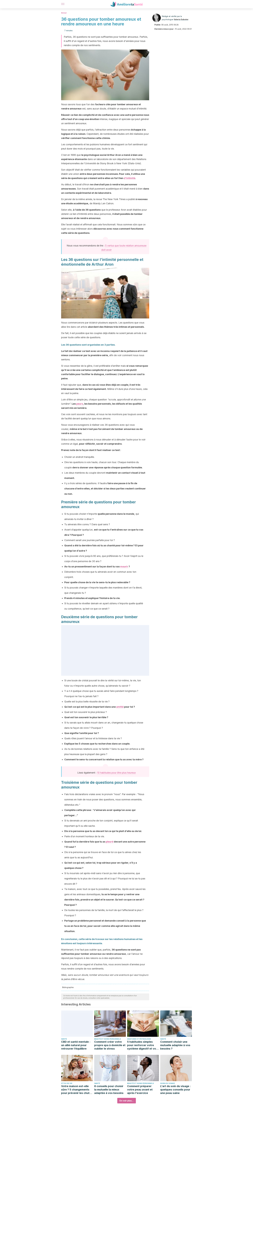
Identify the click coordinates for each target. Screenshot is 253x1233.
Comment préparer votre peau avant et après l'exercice (140, 1090)
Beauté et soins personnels (107, 1039)
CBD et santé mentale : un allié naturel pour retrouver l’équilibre (75, 1045)
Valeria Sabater (181, 19)
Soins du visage (167, 1083)
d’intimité (129, 178)
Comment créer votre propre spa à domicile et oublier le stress (109, 1045)
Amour (64, 13)
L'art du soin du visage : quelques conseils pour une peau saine (175, 1090)
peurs (79, 403)
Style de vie (66, 1083)
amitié (120, 706)
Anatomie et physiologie (139, 1039)
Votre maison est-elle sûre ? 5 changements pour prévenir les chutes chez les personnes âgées (77, 1090)
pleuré (109, 841)
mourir (124, 566)
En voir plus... (127, 1100)
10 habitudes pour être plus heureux (116, 772)
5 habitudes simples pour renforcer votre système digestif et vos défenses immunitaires (142, 1045)
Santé (64, 1039)
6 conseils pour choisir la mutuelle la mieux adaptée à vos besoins (108, 1090)
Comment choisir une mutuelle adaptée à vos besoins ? (175, 1045)
